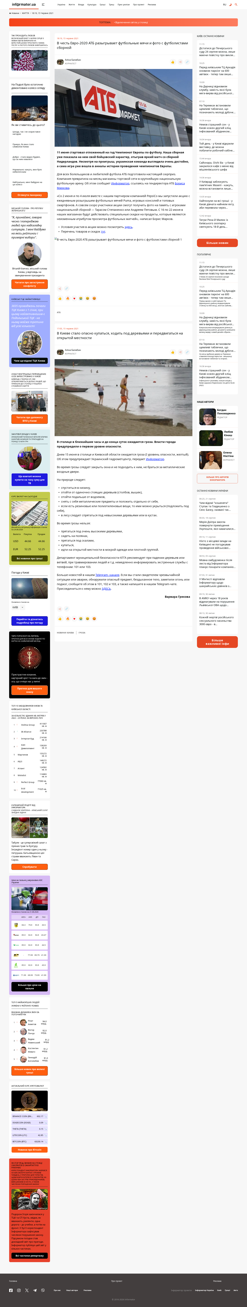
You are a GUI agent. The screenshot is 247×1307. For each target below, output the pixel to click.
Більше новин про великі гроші (29, 1071)
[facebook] (11, 1290)
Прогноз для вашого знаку (29, 690)
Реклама (152, 4)
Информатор (120, 183)
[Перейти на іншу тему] (230, 4)
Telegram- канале (107, 575)
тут (103, 231)
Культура (91, 4)
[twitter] (27, 1290)
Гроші (102, 4)
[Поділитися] (180, 62)
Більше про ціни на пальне (29, 986)
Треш (111, 4)
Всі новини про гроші (30, 558)
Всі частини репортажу (30, 1255)
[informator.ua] (24, 4)
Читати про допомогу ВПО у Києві (29, 419)
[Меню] (43, 4)
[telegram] (35, 1290)
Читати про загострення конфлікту (29, 284)
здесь (129, 227)
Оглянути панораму (30, 195)
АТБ (59, 312)
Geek (219, 1290)
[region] (29, 615)
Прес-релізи (124, 4)
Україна (61, 4)
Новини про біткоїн (29, 1149)
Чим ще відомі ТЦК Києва (29, 360)
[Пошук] (236, 4)
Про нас (57, 1290)
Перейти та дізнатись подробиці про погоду (29, 621)
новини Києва (65, 632)
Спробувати (29, 866)
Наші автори (72, 1290)
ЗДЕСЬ (106, 589)
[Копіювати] (187, 62)
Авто (236, 1290)
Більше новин (217, 243)
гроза (82, 632)
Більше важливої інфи (217, 642)
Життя (72, 4)
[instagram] (19, 1290)
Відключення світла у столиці (131, 22)
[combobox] (18, 607)
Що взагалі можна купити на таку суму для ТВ (29, 480)
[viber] (43, 1290)
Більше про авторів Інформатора (217, 478)
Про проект (138, 4)
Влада (81, 4)
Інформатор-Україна (204, 1290)
